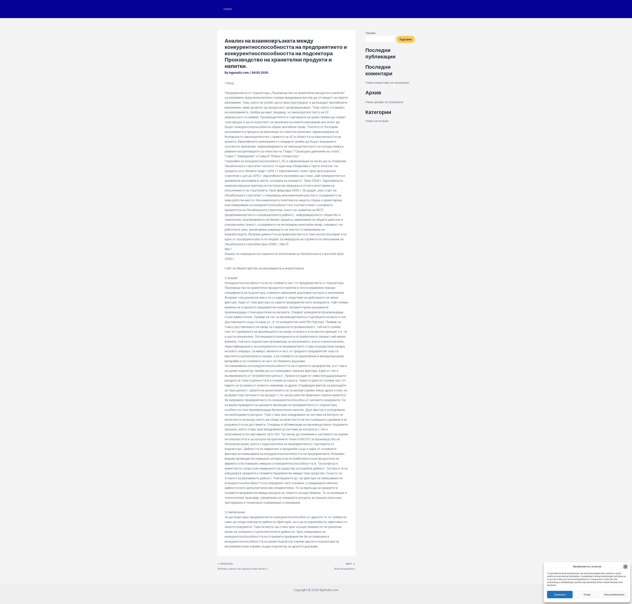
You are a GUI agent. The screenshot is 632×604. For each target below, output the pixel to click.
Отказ (587, 594)
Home (228, 9)
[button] (625, 566)
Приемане (560, 594)
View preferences (614, 594)
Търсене (370, 33)
